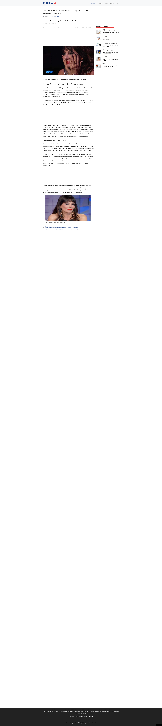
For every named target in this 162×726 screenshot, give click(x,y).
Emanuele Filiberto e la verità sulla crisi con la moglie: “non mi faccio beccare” (63, 229)
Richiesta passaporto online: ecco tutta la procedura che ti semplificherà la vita (110, 67)
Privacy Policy (81, 723)
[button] (117, 3)
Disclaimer (87, 723)
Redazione (74, 723)
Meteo (106, 3)
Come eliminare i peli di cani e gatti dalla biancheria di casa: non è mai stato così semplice (110, 52)
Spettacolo (93, 3)
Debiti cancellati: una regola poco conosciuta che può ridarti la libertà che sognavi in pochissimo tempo (111, 32)
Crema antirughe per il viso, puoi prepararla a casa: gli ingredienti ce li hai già (110, 59)
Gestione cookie (158, 724)
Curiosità (112, 3)
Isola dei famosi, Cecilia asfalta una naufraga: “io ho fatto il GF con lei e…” (62, 227)
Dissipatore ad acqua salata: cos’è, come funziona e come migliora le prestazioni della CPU (110, 45)
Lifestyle (100, 3)
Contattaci (90, 716)
